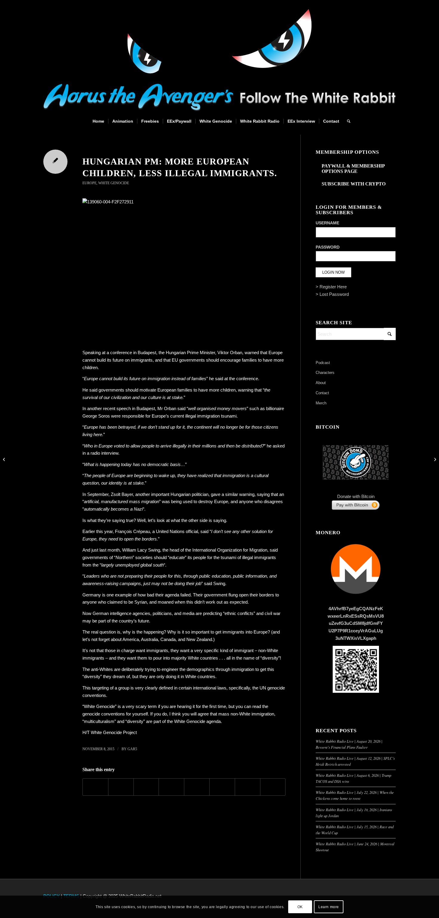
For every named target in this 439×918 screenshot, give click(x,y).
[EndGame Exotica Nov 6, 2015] (4, 459)
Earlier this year (97, 531)
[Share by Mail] (272, 787)
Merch (321, 403)
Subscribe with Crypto (354, 183)
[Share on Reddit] (247, 787)
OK (300, 907)
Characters (325, 372)
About (321, 382)
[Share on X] (120, 787)
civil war (272, 613)
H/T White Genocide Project (109, 732)
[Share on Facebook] (95, 787)
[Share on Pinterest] (146, 787)
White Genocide (113, 183)
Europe (89, 183)
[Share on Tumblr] (196, 787)
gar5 (132, 749)
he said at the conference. (234, 378)
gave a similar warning (232, 494)
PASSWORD (328, 247)
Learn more (328, 907)
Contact (322, 393)
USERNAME (327, 223)
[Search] (346, 121)
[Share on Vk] (222, 787)
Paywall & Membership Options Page (353, 168)
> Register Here (331, 286)
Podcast (323, 362)
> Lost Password (332, 294)
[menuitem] (98, 121)
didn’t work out (208, 602)
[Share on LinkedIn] (171, 787)
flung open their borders (251, 594)
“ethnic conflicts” (239, 613)
